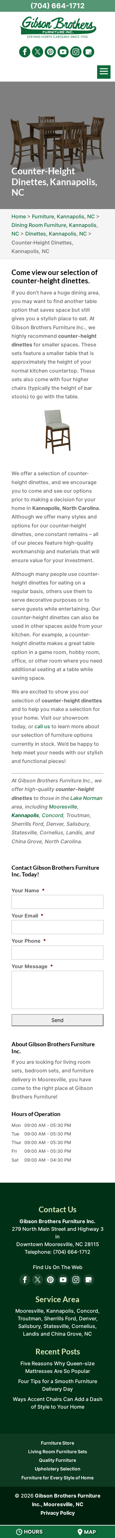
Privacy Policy (58, 1513)
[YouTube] (63, 51)
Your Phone (29, 941)
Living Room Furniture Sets (57, 1451)
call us (42, 726)
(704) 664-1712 (57, 6)
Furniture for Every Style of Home (57, 1477)
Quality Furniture (57, 1460)
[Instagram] (75, 51)
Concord (52, 815)
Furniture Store (57, 1443)
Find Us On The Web (57, 1267)
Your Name (28, 890)
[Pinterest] (50, 51)
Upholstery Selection (57, 1468)
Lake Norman (86, 798)
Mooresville (63, 806)
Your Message (32, 966)
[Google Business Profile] (88, 51)
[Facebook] (24, 51)
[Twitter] (37, 51)
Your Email (27, 915)
